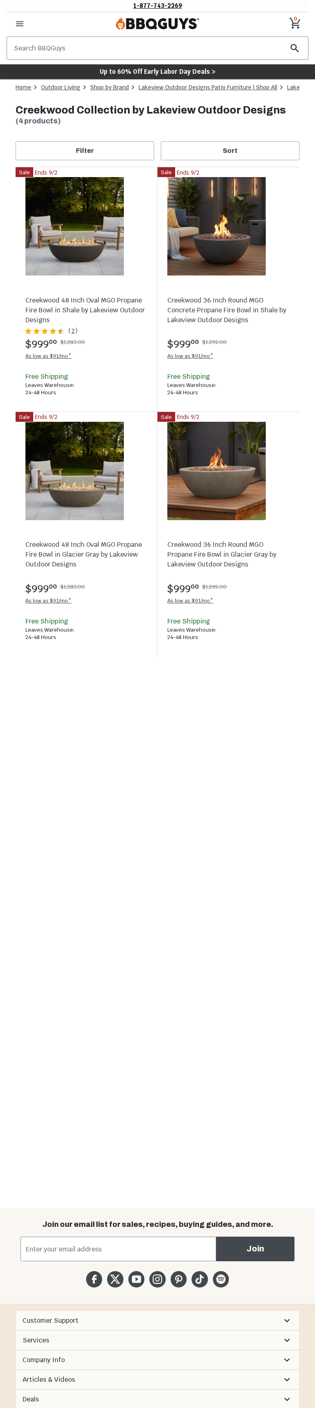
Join (255, 1248)
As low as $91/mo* (48, 356)
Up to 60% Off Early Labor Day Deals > (157, 71)
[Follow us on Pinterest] (179, 1279)
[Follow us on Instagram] (157, 1279)
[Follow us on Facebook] (94, 1279)
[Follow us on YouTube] (136, 1279)
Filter (85, 150)
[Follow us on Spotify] (221, 1279)
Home (23, 87)
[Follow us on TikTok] (200, 1279)
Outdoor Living (60, 87)
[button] (157, 1321)
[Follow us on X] (115, 1279)
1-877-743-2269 (157, 5)
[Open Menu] (20, 24)
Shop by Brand (109, 87)
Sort (230, 150)
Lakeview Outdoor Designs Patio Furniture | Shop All (208, 87)
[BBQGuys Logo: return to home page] (157, 24)
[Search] (295, 48)
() (73, 330)
